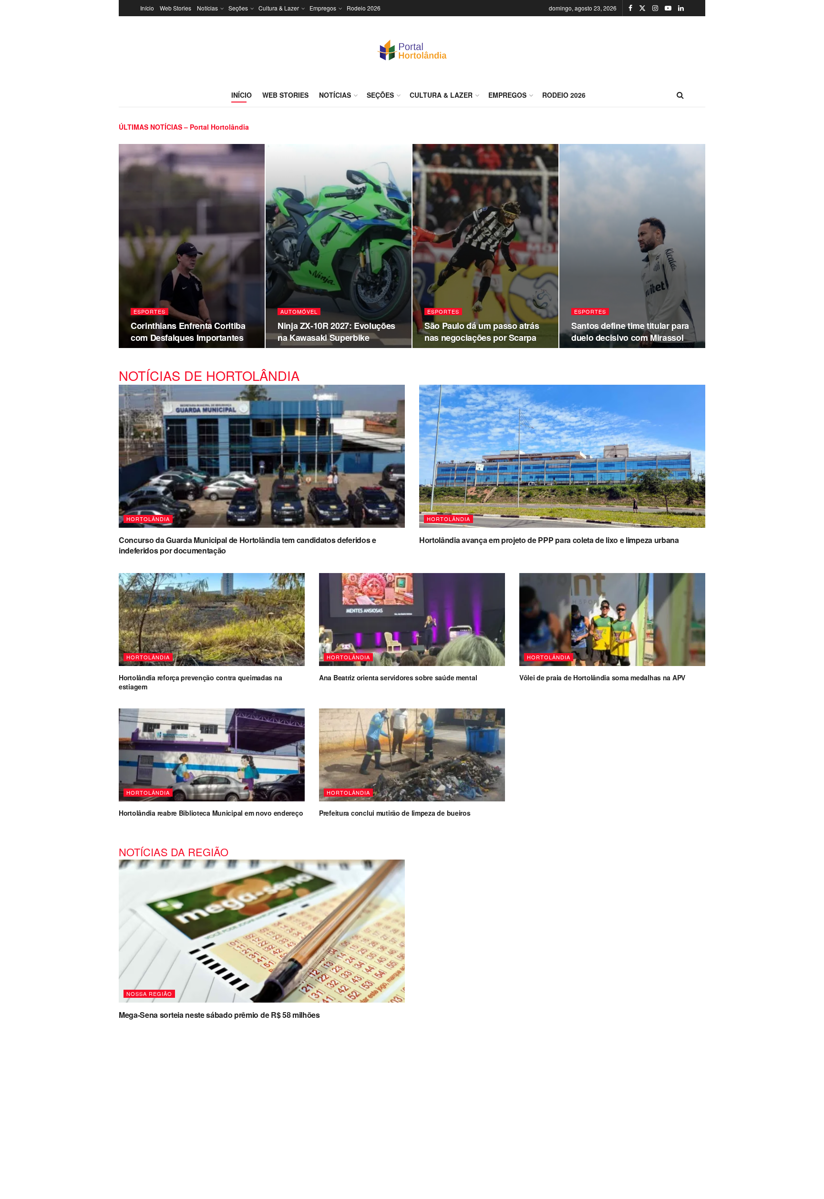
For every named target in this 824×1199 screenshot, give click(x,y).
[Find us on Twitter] (642, 8)
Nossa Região (149, 993)
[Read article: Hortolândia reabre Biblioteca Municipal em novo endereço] (212, 754)
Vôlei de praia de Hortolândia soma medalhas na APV (602, 677)
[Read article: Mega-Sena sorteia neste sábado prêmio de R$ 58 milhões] (262, 931)
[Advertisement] (412, 1103)
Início (147, 8)
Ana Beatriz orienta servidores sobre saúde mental (398, 677)
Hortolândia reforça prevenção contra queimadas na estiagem (200, 682)
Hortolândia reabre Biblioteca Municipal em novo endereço (211, 813)
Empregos (322, 8)
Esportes (149, 311)
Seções (238, 8)
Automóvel (299, 311)
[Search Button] (680, 95)
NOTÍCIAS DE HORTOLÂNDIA (209, 375)
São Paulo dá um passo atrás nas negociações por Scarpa (481, 331)
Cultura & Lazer (278, 8)
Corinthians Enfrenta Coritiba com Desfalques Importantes (188, 331)
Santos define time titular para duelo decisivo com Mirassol (630, 331)
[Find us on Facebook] (630, 8)
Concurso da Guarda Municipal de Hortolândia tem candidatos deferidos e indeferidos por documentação (247, 545)
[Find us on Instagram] (655, 8)
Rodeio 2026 (364, 8)
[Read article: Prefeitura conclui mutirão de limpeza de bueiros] (412, 754)
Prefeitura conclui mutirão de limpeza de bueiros (395, 813)
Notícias (207, 8)
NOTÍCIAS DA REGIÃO (173, 851)
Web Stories (175, 8)
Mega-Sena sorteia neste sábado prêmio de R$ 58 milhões (219, 1014)
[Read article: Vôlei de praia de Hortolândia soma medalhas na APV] (612, 619)
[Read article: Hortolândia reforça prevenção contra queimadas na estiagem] (212, 619)
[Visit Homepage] (412, 49)
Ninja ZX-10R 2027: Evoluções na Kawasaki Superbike (336, 331)
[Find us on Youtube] (668, 8)
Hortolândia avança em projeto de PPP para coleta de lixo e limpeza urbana (549, 539)
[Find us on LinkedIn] (681, 8)
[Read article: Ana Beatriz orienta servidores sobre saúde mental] (412, 619)
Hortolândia (148, 519)
